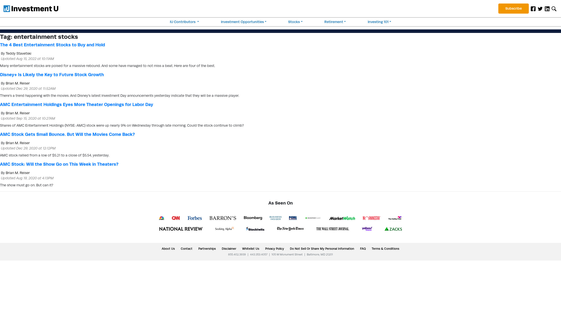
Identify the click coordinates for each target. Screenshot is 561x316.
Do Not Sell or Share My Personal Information (322, 248)
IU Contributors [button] (183, 22)
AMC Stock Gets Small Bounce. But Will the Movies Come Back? (67, 134)
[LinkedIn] (547, 8)
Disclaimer (229, 248)
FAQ (363, 248)
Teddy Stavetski (18, 53)
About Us (168, 248)
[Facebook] (533, 8)
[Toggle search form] (554, 8)
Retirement (333, 22)
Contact (186, 248)
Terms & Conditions (385, 248)
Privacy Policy (274, 248)
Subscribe (513, 8)
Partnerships (207, 248)
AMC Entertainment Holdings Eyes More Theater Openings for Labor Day (76, 104)
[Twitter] (540, 8)
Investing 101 (378, 22)
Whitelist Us (250, 248)
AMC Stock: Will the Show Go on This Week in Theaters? (59, 164)
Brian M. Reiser (18, 83)
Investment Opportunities (242, 22)
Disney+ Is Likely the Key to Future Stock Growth (52, 74)
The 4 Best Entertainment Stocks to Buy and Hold (52, 44)
